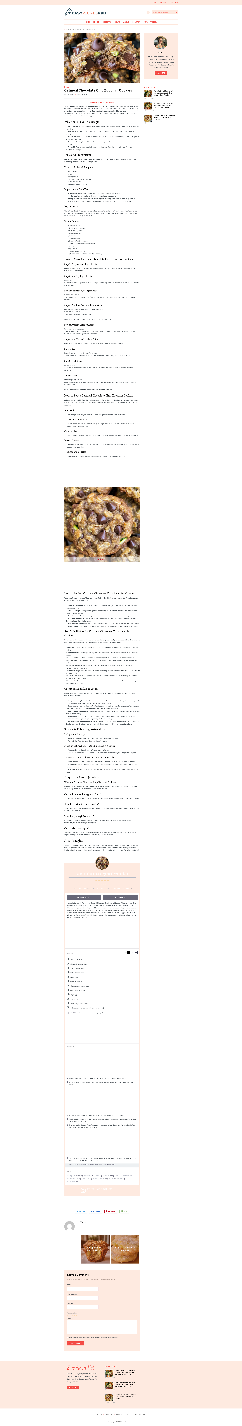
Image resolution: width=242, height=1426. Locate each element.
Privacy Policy (173, 2)
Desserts (107, 22)
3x (136, 953)
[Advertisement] (102, 472)
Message (70, 1318)
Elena (83, 1222)
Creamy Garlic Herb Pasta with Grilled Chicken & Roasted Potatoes (164, 117)
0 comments (82, 94)
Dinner (96, 22)
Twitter (82, 1211)
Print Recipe (109, 102)
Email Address (72, 1294)
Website (70, 1303)
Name (69, 1285)
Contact (163, 2)
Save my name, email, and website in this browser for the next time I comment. (93, 1337)
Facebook (96, 1211)
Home (87, 22)
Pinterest (112, 1211)
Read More (160, 73)
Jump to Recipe (96, 102)
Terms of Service (138, 1415)
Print (126, 1211)
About (156, 2)
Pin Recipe (121, 897)
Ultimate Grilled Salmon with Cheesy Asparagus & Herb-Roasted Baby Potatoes (164, 93)
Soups (117, 22)
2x (132, 953)
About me (73, 1387)
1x (128, 953)
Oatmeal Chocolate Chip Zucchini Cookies (98, 90)
